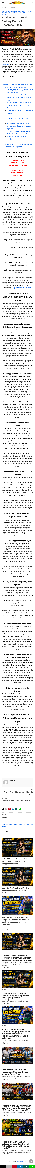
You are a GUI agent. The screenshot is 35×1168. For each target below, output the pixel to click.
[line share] (20, 809)
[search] (32, 3)
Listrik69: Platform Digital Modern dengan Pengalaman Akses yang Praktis (15, 890)
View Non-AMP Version (22, 1161)
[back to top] (31, 1161)
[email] (9, 1166)
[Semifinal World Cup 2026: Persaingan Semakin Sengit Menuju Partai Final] (17, 1055)
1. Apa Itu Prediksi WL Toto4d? (15, 87)
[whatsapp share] (16, 809)
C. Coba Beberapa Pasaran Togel (18, 131)
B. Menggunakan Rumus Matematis (19, 103)
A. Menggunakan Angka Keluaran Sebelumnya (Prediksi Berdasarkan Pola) (19, 97)
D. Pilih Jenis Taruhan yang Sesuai (18, 134)
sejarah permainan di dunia (22, 288)
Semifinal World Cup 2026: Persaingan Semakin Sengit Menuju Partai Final (15, 1072)
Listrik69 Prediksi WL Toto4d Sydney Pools (17, 84)
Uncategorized (23, 12)
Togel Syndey (6, 12)
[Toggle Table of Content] (3, 82)
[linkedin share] (13, 809)
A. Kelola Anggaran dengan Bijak (18, 123)
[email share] (6, 809)
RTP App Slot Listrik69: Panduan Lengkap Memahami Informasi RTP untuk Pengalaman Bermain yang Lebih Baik (16, 1033)
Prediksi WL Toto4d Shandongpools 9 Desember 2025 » (18, 793)
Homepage (4, 7)
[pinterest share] (9, 809)
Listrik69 (4, 11)
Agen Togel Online (7, 824)
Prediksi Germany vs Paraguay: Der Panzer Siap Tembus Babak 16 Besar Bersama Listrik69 (17, 1108)
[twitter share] (3, 809)
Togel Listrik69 (26, 11)
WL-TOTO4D (12, 7)
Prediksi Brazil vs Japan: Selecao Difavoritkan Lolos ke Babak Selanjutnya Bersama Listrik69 (16, 1145)
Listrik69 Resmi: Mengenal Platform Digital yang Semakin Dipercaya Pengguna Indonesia (16, 861)
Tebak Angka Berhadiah (14, 11)
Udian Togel (14, 12)
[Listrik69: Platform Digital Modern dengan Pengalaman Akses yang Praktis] (17, 876)
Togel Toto (5, 64)
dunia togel (23, 198)
